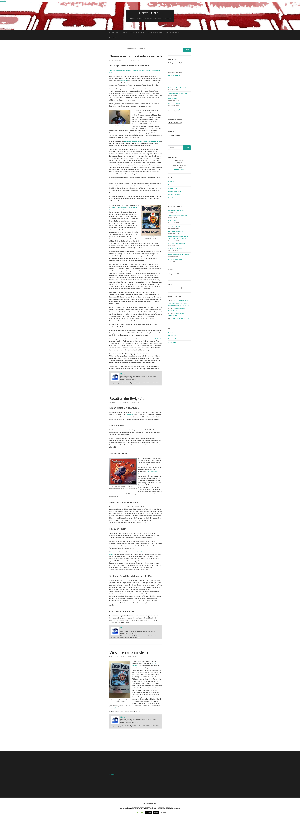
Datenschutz (113, 32)
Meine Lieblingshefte (137, 32)
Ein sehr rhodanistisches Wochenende (178, 254)
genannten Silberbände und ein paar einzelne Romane (142, 141)
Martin (125, 60)
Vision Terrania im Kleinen (130, 652)
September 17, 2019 (115, 402)
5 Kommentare (134, 60)
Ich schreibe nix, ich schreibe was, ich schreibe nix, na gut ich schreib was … (178, 237)
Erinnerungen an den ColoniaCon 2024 (176, 309)
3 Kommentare (131, 656)
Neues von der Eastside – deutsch (135, 56)
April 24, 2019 (113, 656)
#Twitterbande (156, 339)
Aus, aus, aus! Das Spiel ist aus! (176, 243)
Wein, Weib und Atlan (174, 103)
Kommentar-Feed (173, 339)
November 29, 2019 (115, 60)
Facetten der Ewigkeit (126, 398)
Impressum (124, 32)
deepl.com (123, 80)
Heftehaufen (150, 13)
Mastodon (3, 1)
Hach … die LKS (172, 98)
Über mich (112, 37)
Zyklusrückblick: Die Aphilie (180, 300)
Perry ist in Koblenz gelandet (176, 109)
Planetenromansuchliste (155, 32)
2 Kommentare (135, 402)
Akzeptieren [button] (148, 812)
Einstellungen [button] (139, 812)
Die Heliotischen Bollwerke (176, 66)
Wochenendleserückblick (175, 259)
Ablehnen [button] (156, 812)
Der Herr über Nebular (183, 305)
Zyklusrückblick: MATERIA (175, 248)
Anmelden (171, 332)
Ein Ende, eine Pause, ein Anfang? (177, 87)
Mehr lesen (163, 812)
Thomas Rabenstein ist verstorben (177, 93)
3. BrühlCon (129, 415)
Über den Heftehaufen (173, 32)
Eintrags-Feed (172, 335)
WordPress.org (172, 342)
